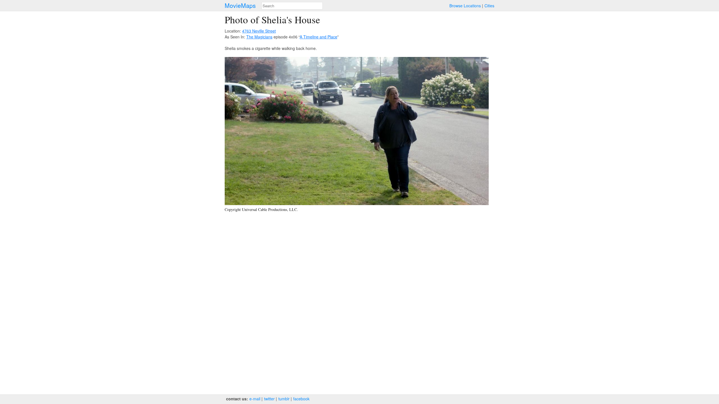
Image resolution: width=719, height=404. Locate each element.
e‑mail (254, 398)
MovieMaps (240, 5)
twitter (269, 398)
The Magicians (259, 37)
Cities (489, 5)
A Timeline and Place (318, 37)
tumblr (284, 398)
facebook (301, 398)
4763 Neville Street (259, 31)
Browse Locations (465, 5)
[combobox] (292, 6)
